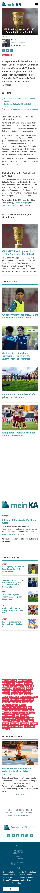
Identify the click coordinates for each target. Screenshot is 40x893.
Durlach (5, 721)
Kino (21, 694)
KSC (9, 55)
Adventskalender (17, 710)
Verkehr (5, 702)
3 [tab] (21, 794)
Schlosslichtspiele (8, 718)
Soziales (5, 699)
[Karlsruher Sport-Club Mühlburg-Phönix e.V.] (18, 852)
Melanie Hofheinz (18, 43)
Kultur (26, 686)
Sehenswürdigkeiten (9, 707)
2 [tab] (18, 794)
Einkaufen (5, 691)
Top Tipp (5, 724)
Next (35, 751)
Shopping (14, 705)
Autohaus (5, 729)
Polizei (4, 686)
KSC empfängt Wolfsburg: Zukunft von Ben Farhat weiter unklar (20, 316)
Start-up (20, 718)
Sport (4, 55)
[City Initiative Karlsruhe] (18, 869)
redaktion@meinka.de (16, 815)
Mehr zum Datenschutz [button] (13, 883)
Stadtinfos (28, 683)
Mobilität (19, 683)
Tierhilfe (29, 689)
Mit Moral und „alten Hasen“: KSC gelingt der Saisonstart (12, 597)
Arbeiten (20, 699)
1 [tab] (16, 794)
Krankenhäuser (15, 702)
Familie (5, 697)
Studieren (23, 697)
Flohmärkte (25, 724)
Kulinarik (21, 689)
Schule (12, 699)
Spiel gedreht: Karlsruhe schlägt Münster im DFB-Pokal (18, 434)
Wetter (28, 691)
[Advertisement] (20, 470)
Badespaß (6, 694)
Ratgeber (5, 705)
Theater (22, 705)
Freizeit (11, 683)
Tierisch (12, 686)
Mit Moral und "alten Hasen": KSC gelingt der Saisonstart (19, 396)
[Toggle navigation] (36, 4)
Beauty (30, 721)
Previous (5, 751)
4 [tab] (23, 794)
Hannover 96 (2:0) (22, 203)
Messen (19, 686)
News (9, 681)
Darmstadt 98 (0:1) (11, 205)
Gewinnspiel (14, 697)
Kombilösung (7, 689)
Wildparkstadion (8, 713)
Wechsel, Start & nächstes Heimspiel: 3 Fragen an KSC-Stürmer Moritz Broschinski (16, 356)
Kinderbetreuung (8, 716)
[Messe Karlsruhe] (18, 857)
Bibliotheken (29, 718)
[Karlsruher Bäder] (18, 863)
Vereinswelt (14, 721)
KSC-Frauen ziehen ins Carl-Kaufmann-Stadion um (12, 624)
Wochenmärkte (7, 726)
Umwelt (21, 691)
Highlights (19, 713)
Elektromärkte (30, 726)
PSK (31, 686)
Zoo (15, 689)
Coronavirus (22, 681)
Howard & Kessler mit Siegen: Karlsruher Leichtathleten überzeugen (17, 771)
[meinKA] (11, 4)
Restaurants (29, 699)
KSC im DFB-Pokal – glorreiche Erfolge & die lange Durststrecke (19, 253)
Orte (29, 707)
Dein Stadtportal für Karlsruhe (23, 827)
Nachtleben (29, 710)
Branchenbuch (27, 702)
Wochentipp (33, 697)
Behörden (5, 710)
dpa (3, 681)
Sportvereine (29, 713)
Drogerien (34, 724)
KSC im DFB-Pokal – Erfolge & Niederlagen (21, 109)
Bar (17, 716)
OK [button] (11, 889)
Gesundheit (29, 694)
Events (4, 683)
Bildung (14, 691)
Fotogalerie (14, 724)
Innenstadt (22, 707)
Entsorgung (25, 716)
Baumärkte (19, 726)
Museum (14, 694)
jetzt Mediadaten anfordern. (15, 534)
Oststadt (23, 721)
